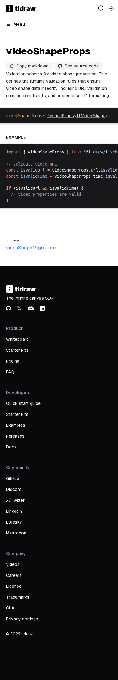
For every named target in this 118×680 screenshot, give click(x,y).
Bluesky (14, 522)
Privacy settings (22, 618)
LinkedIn (14, 511)
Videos (13, 564)
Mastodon (16, 533)
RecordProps (60, 115)
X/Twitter (15, 500)
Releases (15, 436)
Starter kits (17, 350)
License (13, 586)
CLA (10, 608)
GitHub (12, 478)
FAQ (10, 372)
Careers (14, 575)
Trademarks (17, 597)
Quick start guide (23, 403)
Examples (15, 425)
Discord (13, 489)
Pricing (12, 361)
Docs (11, 447)
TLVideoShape (90, 115)
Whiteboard (17, 339)
